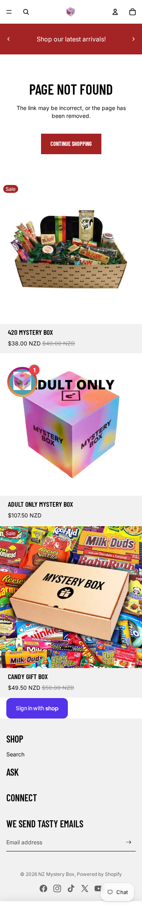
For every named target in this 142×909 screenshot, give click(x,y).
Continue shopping (71, 143)
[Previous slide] (8, 39)
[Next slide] (133, 39)
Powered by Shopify (99, 874)
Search (15, 754)
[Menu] (9, 12)
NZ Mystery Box (56, 874)
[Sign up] (129, 842)
